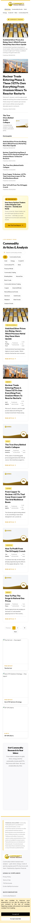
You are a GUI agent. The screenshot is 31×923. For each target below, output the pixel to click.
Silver (15, 12)
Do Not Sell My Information (10, 886)
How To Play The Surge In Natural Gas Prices (14, 598)
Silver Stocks (17, 299)
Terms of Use (7, 880)
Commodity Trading (10, 272)
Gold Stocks (17, 295)
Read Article (9, 358)
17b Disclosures (7, 883)
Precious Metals (8, 268)
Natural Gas (19, 276)
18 (24, 628)
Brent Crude (7, 280)
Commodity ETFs (23, 12)
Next (15, 631)
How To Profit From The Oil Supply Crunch (15, 549)
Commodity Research (9, 896)
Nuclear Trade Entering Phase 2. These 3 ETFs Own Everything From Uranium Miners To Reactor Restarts (15, 85)
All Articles (8, 9)
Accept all (15, 914)
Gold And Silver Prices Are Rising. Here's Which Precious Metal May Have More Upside (14, 42)
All (5, 257)
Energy (5, 12)
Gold (25, 9)
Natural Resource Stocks (11, 292)
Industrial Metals (16, 288)
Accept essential (15, 919)
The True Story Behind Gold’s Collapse (15, 445)
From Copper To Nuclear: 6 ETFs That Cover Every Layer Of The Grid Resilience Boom (14, 176)
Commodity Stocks (17, 9)
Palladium (7, 299)
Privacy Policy (7, 876)
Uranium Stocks (8, 303)
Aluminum (7, 295)
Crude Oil (10, 12)
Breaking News (8, 276)
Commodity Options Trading (12, 284)
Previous (8, 628)
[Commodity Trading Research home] (15, 4)
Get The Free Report (14, 225)
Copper (6, 288)
